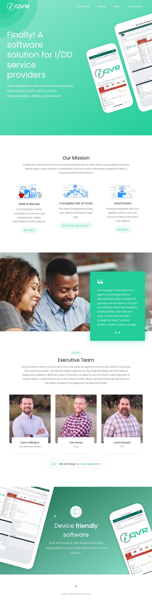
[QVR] (18, 6)
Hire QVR (121, 229)
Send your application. (88, 464)
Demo (117, 6)
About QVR (83, 6)
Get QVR (28, 230)
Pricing (101, 6)
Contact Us (135, 6)
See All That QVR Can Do (75, 225)
